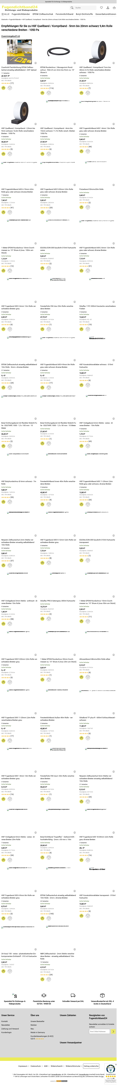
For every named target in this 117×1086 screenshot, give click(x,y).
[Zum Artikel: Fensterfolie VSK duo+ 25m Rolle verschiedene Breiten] (58, 760)
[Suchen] (72, 8)
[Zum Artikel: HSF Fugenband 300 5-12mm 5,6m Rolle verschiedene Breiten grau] (58, 524)
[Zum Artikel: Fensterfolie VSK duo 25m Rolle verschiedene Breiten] (58, 290)
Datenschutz (36, 1066)
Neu (32, 1029)
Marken (34, 1025)
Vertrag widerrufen (91, 1066)
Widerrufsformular (73, 1066)
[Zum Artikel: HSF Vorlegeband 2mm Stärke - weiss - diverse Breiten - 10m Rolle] (97, 407)
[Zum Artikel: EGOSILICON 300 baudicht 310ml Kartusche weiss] (58, 232)
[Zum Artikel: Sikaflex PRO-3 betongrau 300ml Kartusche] (58, 585)
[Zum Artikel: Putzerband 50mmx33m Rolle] (97, 173)
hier (102, 1076)
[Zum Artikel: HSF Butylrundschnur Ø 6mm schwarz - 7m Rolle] (19, 466)
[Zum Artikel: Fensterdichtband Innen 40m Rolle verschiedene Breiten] (58, 466)
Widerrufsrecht (56, 1066)
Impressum (22, 1066)
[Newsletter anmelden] (113, 1031)
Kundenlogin (6, 1032)
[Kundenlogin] (107, 7)
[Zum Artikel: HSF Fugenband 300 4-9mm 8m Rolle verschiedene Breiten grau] (19, 879)
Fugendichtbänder (15, 19)
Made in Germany (38, 1032)
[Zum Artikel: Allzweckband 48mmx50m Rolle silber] (97, 643)
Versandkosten (56, 1074)
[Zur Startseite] (19, 7)
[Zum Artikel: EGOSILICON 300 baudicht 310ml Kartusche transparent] (97, 524)
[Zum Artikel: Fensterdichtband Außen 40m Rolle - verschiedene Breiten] (58, 702)
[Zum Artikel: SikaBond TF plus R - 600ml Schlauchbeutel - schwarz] (97, 702)
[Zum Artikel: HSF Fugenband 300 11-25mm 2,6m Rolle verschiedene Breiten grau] (19, 702)
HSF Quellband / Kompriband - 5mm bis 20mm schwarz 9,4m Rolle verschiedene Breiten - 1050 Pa (53, 19)
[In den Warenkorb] (3, 88)
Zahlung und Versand (10, 1029)
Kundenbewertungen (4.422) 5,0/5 (42, 1037)
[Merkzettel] (101, 7)
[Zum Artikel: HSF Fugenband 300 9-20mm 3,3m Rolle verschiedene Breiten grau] (19, 643)
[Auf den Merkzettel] (10, 88)
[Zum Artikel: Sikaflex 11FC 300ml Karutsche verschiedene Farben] (97, 290)
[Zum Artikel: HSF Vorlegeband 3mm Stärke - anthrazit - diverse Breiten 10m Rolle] (19, 585)
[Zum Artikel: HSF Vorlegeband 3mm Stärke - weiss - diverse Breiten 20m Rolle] (19, 821)
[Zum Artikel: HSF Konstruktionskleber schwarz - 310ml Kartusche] (97, 349)
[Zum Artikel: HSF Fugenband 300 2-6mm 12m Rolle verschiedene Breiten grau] (19, 290)
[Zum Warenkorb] (114, 7)
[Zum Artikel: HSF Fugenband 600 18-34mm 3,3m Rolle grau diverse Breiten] (97, 821)
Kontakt (4, 1021)
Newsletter (5, 1025)
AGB (46, 1066)
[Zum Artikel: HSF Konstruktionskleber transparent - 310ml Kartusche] (97, 879)
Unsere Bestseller (37, 1021)
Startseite (4, 19)
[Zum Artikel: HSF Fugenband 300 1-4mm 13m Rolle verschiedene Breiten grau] (19, 760)
